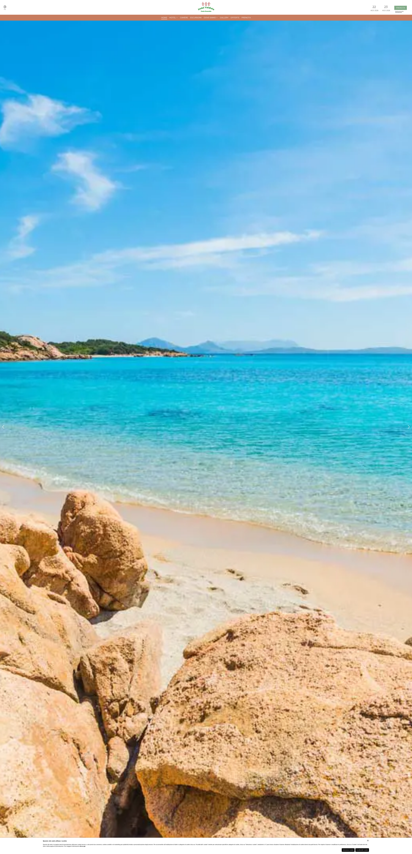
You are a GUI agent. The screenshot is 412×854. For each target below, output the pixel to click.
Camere (184, 18)
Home (164, 18)
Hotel (172, 18)
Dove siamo (210, 18)
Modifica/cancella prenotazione (399, 12)
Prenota (246, 18)
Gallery (224, 18)
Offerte (235, 18)
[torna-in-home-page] (206, 7)
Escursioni (196, 18)
